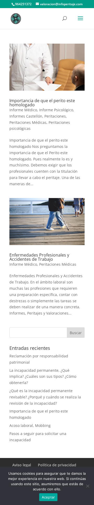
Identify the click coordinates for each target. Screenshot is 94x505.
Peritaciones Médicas (27, 122)
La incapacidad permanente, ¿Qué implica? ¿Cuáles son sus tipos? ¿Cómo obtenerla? (42, 376)
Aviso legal (21, 464)
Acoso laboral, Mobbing (30, 425)
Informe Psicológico (56, 109)
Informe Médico (23, 109)
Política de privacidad (57, 464)
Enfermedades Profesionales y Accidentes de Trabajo (39, 257)
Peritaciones (55, 116)
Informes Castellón (25, 116)
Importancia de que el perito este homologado (42, 103)
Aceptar (48, 497)
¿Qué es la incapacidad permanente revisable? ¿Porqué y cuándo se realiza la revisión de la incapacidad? (45, 397)
